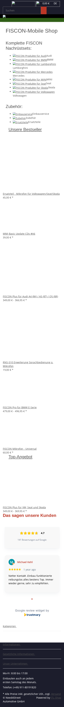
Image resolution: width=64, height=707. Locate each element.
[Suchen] (44, 10)
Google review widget (30, 610)
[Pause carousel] (32, 599)
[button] (12, 644)
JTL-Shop (56, 697)
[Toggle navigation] (7, 4)
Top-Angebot (20, 456)
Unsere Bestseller (25, 129)
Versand (56, 694)
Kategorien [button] (10, 626)
